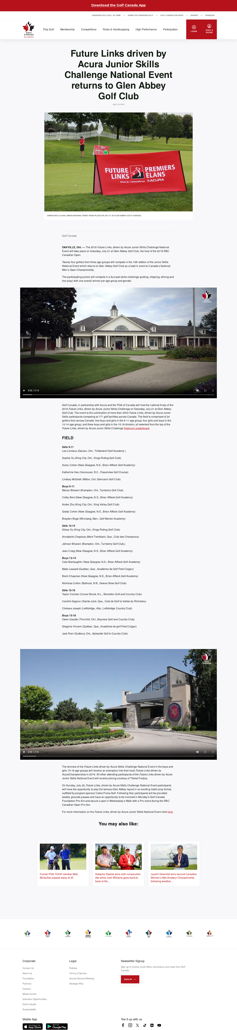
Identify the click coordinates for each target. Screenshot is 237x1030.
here (170, 812)
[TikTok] (145, 1025)
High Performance (146, 29)
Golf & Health (29, 1004)
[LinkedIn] (152, 1025)
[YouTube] (159, 1025)
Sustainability (29, 1009)
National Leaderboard (136, 428)
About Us (27, 973)
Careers (27, 988)
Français (209, 15)
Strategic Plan (76, 983)
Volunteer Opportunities (35, 999)
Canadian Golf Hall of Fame (106, 15)
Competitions (88, 29)
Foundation (28, 978)
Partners (27, 983)
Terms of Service (78, 973)
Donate (194, 15)
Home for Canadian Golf (140, 15)
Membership (67, 29)
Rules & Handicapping (116, 29)
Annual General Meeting (81, 978)
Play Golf (48, 29)
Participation (170, 29)
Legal (72, 961)
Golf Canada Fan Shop (171, 15)
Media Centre (29, 993)
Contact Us (28, 968)
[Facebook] (123, 1025)
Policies (73, 968)
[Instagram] (130, 1025)
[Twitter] (137, 1025)
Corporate (29, 961)
